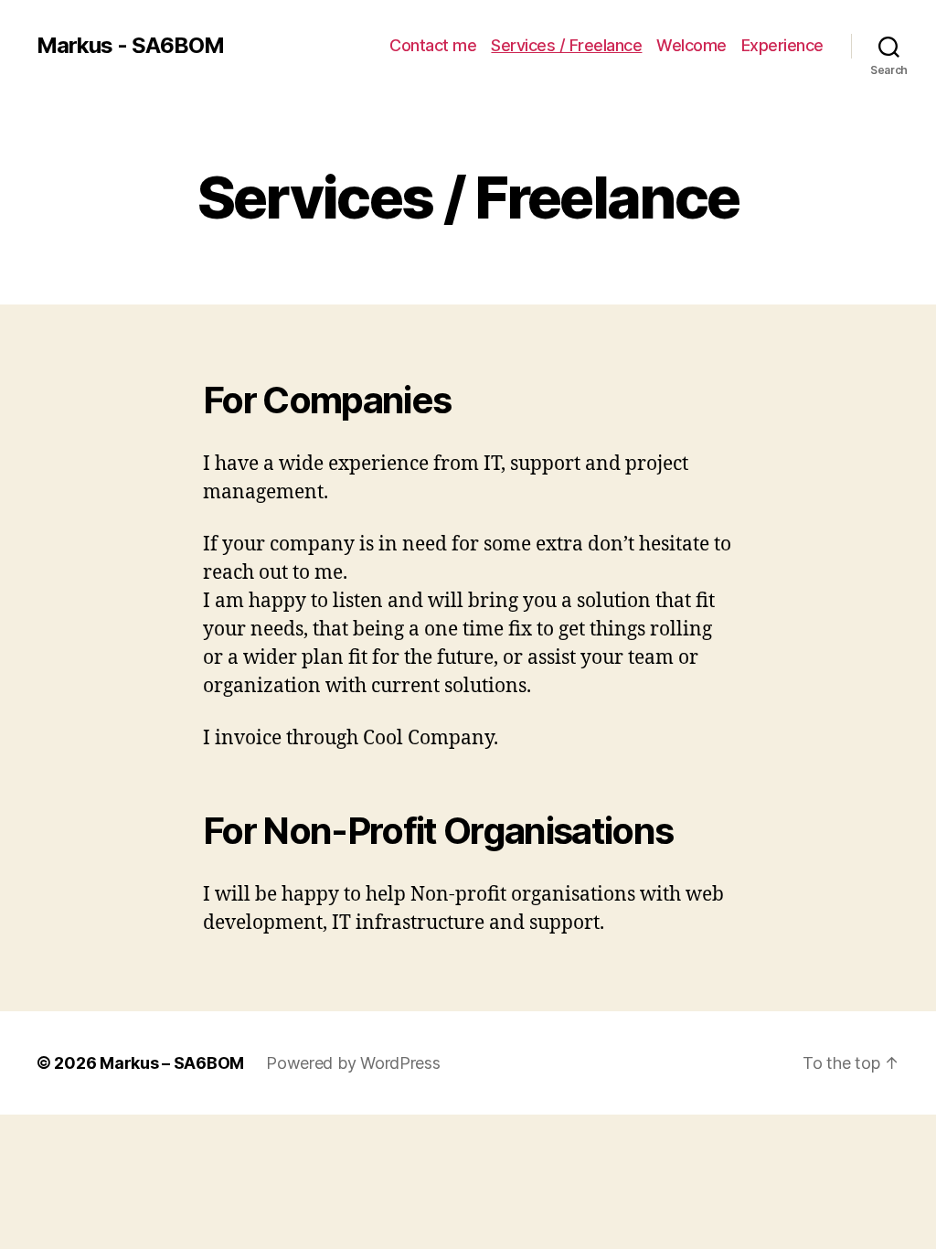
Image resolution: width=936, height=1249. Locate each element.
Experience (782, 45)
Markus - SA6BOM (130, 46)
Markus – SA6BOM (172, 1063)
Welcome (691, 45)
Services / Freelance (566, 45)
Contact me (432, 45)
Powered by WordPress (353, 1063)
